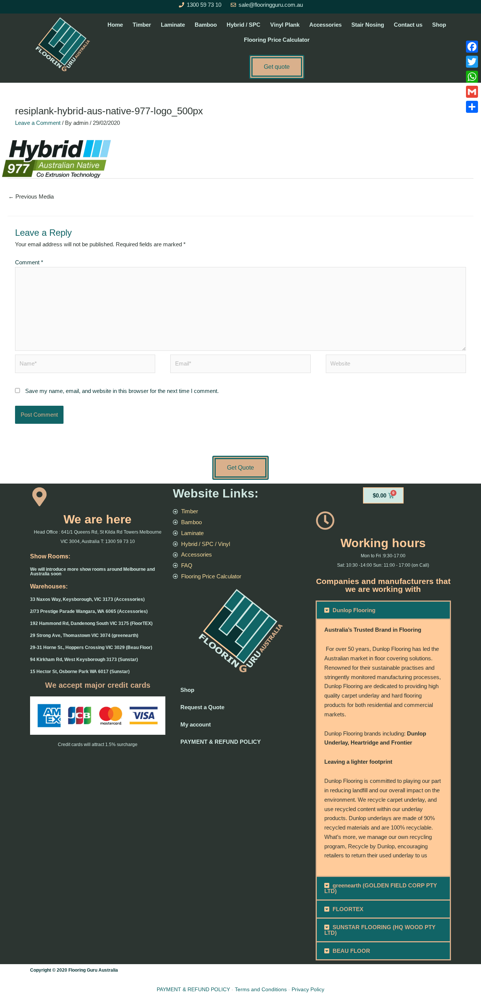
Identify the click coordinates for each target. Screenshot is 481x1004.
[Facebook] (471, 46)
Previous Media (31, 196)
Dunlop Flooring (354, 610)
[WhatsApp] (471, 76)
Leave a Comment (38, 123)
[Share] (471, 106)
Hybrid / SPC (243, 24)
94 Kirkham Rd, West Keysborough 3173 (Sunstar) (84, 659)
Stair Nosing (367, 24)
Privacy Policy (308, 989)
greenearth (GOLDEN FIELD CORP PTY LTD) (380, 888)
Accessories (325, 24)
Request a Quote (202, 707)
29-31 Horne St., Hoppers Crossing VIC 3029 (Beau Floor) (91, 647)
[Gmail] (471, 91)
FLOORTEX (348, 909)
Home (115, 24)
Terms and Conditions (261, 989)
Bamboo (206, 24)
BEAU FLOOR (351, 951)
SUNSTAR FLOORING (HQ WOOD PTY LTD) (380, 930)
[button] (383, 610)
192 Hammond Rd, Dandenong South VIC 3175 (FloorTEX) (91, 623)
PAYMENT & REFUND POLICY (220, 742)
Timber (142, 24)
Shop (439, 24)
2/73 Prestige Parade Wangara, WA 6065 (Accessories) (89, 611)
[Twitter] (471, 61)
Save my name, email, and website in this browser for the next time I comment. (122, 391)
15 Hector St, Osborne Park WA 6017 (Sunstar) (80, 671)
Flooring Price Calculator (277, 39)
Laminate (173, 24)
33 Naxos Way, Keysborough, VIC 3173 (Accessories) (87, 599)
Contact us (408, 24)
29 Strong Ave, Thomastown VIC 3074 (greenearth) (84, 635)
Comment (29, 262)
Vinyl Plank (284, 24)
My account (195, 724)
